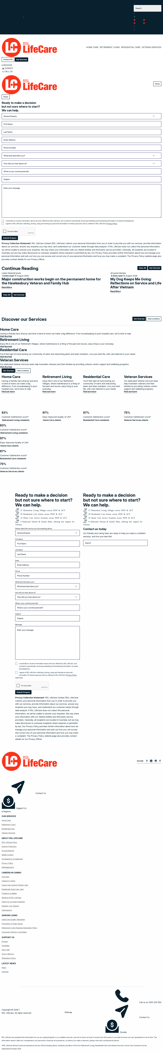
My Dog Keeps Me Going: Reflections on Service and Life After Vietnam (135, 283)
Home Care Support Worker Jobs (15, 885)
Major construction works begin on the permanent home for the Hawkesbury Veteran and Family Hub (51, 281)
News (4, 967)
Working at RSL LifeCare (11, 898)
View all (142, 268)
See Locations (154, 319)
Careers (16, 17)
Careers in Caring (8, 881)
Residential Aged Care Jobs (13, 889)
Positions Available (9, 893)
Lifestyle (122, 273)
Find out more (8, 391)
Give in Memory (8, 954)
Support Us (140, 16)
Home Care (92, 47)
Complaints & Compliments (12, 859)
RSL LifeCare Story (9, 842)
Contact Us (8, 59)
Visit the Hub (6, 336)
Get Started (21, 59)
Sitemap (68, 1012)
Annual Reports (8, 851)
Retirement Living (110, 47)
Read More (7, 287)
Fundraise (5, 946)
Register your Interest (10, 906)
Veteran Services (151, 47)
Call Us (138, 29)
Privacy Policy (112, 224)
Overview (5, 877)
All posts (17, 273)
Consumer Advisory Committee (14, 932)
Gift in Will (5, 950)
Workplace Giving (9, 958)
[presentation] (18, 231)
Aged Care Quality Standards (13, 919)
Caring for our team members (13, 902)
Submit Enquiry (10, 238)
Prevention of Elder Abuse (12, 924)
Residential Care (130, 47)
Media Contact (7, 855)
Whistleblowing (8, 867)
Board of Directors (9, 846)
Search (138, 3)
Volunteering (7, 910)
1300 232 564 (141, 26)
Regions (28, 17)
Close (157, 84)
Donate (139, 19)
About (6, 17)
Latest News (7, 273)
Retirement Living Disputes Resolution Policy (19, 928)
